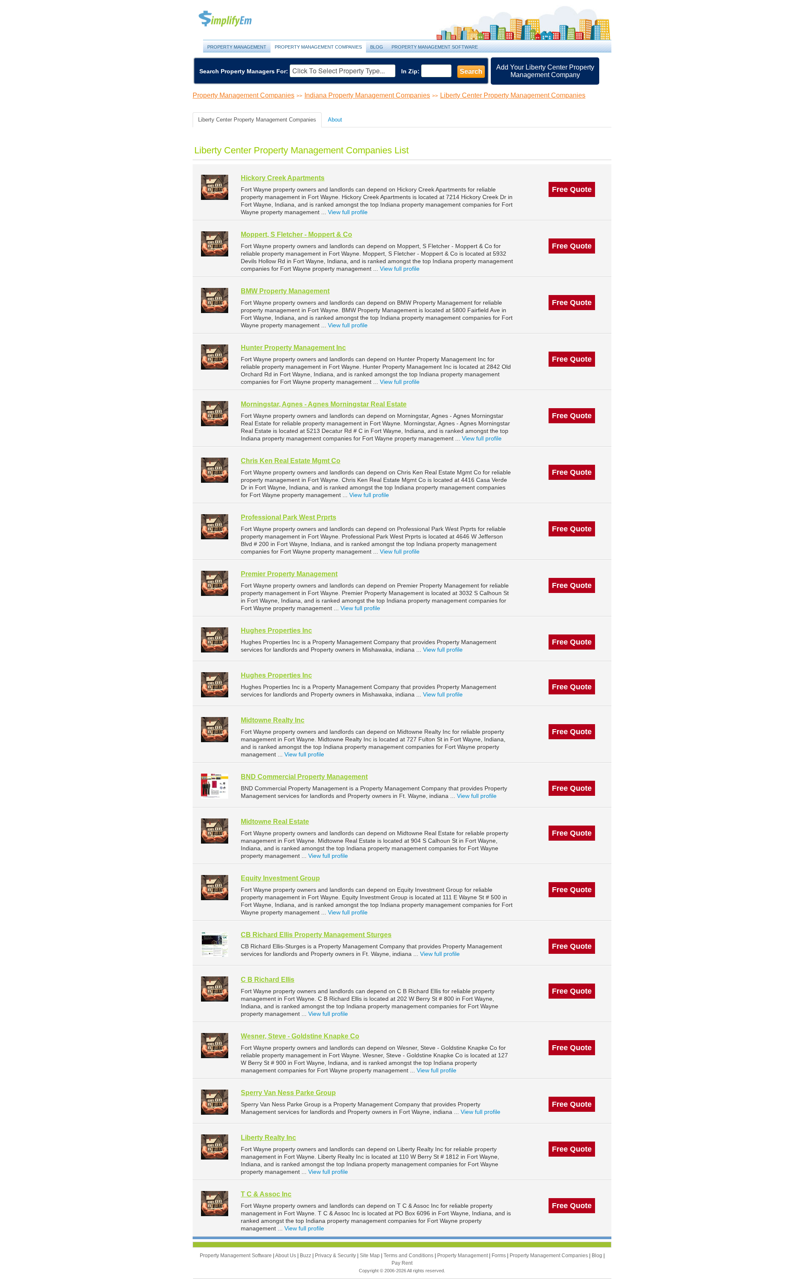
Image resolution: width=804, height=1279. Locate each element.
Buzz (306, 1255)
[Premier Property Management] (214, 583)
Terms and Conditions (409, 1255)
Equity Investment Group (280, 878)
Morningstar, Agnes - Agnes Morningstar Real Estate (324, 404)
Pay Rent (402, 1263)
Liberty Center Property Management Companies (512, 95)
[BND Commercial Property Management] (214, 786)
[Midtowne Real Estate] (214, 831)
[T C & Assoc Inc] (214, 1203)
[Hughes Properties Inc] (214, 640)
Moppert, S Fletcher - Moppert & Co (296, 234)
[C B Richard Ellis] (214, 989)
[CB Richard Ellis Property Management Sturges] (214, 944)
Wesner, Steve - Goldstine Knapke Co (300, 1036)
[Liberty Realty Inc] (214, 1147)
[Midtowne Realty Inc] (214, 729)
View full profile (348, 212)
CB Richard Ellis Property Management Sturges (316, 934)
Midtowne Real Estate (275, 821)
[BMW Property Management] (214, 300)
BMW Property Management (285, 291)
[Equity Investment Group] (214, 887)
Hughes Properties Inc (276, 630)
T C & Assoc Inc (266, 1194)
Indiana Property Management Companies (367, 95)
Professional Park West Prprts (288, 517)
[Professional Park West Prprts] (214, 526)
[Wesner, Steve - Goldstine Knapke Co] (214, 1045)
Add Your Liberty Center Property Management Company (545, 71)
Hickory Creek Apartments (283, 177)
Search (471, 71)
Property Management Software (435, 46)
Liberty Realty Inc (268, 1137)
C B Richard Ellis (267, 979)
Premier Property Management (289, 573)
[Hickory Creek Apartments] (214, 187)
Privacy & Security (336, 1255)
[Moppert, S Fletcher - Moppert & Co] (214, 244)
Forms (499, 1255)
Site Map (370, 1255)
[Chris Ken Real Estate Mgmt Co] (214, 470)
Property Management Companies (318, 46)
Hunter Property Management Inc (293, 347)
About (335, 120)
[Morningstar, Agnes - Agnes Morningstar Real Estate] (214, 413)
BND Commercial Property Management (304, 776)
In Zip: (410, 71)
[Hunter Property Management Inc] (214, 357)
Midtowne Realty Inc (272, 720)
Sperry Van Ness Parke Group (288, 1092)
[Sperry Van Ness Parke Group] (214, 1102)
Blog (376, 46)
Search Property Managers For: (243, 71)
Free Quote (572, 189)
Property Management (234, 19)
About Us (286, 1255)
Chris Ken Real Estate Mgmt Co (290, 460)
